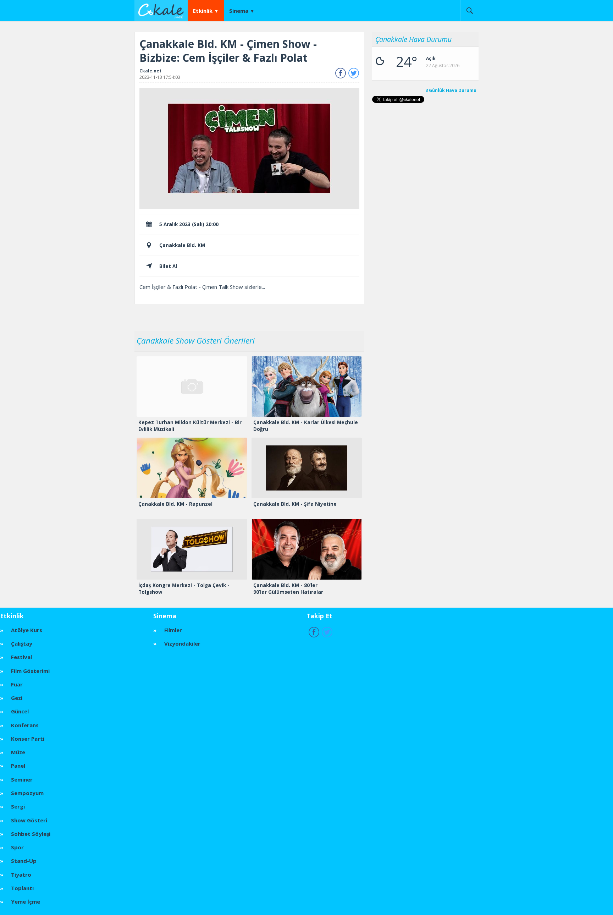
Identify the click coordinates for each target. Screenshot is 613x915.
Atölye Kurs (26, 630)
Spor (17, 847)
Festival (21, 657)
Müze (18, 752)
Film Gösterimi (30, 670)
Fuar (17, 684)
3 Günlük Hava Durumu (450, 90)
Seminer (22, 779)
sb (469, 10)
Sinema (238, 10)
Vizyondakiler (182, 643)
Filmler (173, 630)
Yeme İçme (25, 901)
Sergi (18, 806)
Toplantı (22, 888)
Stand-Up (24, 860)
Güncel (20, 711)
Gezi (16, 697)
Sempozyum (27, 792)
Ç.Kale (163, 10)
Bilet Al (168, 266)
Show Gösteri (29, 820)
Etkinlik (202, 10)
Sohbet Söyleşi (30, 833)
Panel (18, 765)
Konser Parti (27, 738)
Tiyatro (21, 874)
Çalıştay (21, 643)
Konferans (25, 725)
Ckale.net (150, 71)
